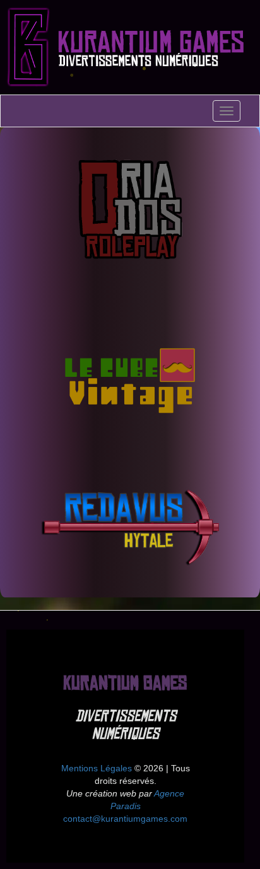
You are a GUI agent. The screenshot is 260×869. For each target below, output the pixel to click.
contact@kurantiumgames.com (125, 819)
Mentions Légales (96, 768)
